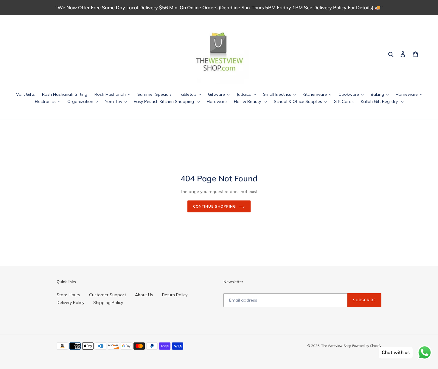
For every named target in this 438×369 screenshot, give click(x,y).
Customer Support (107, 294)
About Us (144, 294)
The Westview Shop (336, 346)
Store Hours (68, 294)
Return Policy (174, 294)
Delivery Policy (70, 302)
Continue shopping (214, 206)
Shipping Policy (108, 302)
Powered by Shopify (366, 346)
